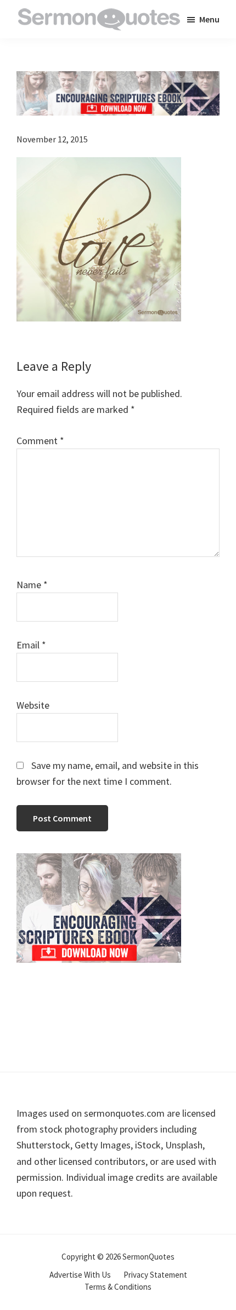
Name (32, 584)
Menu (209, 19)
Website (32, 705)
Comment (40, 440)
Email (31, 645)
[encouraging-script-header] (118, 79)
